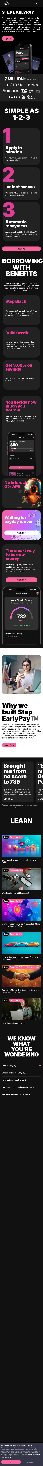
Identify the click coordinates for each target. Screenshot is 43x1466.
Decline (30, 1462)
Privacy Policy (7, 1457)
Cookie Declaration (34, 1454)
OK (11, 1462)
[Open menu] (36, 4)
